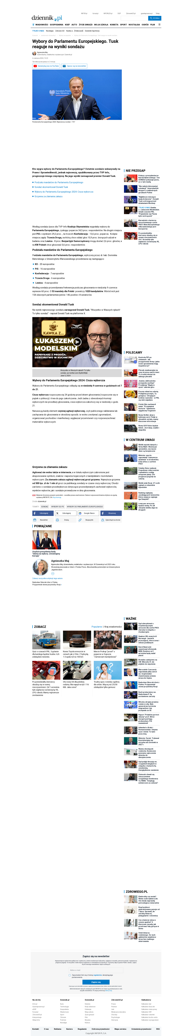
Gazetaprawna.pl (38, 1007)
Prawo (113, 1004)
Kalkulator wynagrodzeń (150, 1020)
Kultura (87, 1023)
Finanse (114, 1007)
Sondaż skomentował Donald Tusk (51, 187)
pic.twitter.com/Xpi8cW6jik (77, 373)
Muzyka (87, 1020)
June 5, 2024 (65, 376)
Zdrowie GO (59, 31)
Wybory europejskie (65, 35)
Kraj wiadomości (113, 626)
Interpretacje (36, 1017)
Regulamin (82, 1029)
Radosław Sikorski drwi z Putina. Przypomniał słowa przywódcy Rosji (47, 583)
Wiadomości (64, 1012)
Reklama (57, 1029)
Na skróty (36, 1000)
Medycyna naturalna (118, 1012)
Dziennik (35, 35)
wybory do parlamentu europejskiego (85, 507)
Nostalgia (49, 31)
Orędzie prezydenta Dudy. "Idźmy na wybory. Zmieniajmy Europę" (46, 554)
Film (86, 1017)
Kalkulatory (146, 1000)
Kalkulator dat (146, 1004)
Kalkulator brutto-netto (150, 1017)
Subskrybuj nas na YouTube (48, 66)
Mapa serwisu (120, 1029)
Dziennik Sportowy (92, 31)
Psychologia (115, 1017)
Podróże (63, 1020)
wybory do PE (57, 507)
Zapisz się (96, 982)
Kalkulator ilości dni (148, 1007)
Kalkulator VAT (147, 1012)
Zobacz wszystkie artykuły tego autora (47, 578)
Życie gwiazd (89, 1015)
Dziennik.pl (64, 1000)
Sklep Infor (36, 1020)
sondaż (44, 507)
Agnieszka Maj (54, 53)
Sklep (158, 13)
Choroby (114, 1015)
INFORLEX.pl (108, 13)
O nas (46, 1029)
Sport (62, 1015)
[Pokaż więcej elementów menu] (159, 25)
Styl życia (114, 1020)
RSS (158, 1029)
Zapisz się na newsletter (76, 66)
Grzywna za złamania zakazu (48, 196)
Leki (112, 1009)
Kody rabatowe (90, 1007)
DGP (119, 13)
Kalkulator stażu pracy (149, 1009)
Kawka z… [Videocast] (74, 31)
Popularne (97, 626)
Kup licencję (57, 497)
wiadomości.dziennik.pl (48, 35)
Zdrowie (63, 1017)
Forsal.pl (35, 1012)
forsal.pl (95, 13)
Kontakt (35, 1029)
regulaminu (97, 975)
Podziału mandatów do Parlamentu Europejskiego (59, 182)
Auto (62, 1004)
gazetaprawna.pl (146, 13)
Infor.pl (34, 1004)
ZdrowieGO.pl (131, 13)
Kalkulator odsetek (148, 1015)
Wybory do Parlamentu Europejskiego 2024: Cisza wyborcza (64, 191)
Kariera (69, 1029)
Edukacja (88, 1009)
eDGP (34, 1009)
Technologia (64, 1007)
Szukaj (156, 18)
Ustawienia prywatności (141, 1029)
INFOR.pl (84, 13)
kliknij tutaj (108, 990)
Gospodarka (64, 1009)
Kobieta (87, 1004)
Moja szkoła (89, 1012)
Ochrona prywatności (100, 1029)
